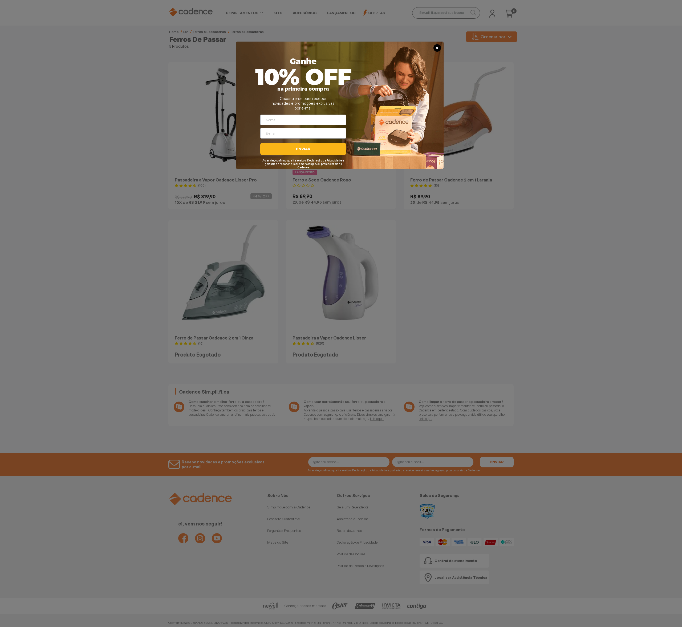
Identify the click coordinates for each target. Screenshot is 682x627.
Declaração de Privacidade (324, 160)
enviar (303, 149)
